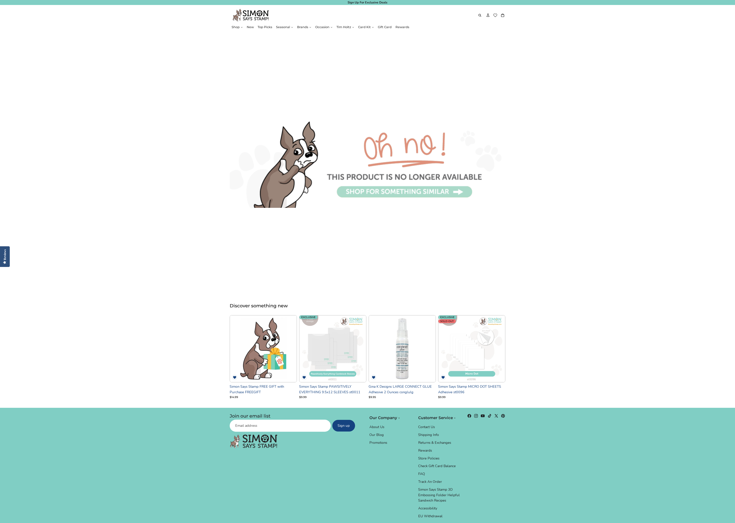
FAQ (421, 474)
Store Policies (428, 458)
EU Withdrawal (430, 516)
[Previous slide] (305, 349)
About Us (376, 427)
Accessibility (427, 508)
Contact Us (426, 427)
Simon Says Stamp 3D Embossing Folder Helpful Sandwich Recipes (439, 495)
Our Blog (376, 434)
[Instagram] (476, 416)
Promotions (378, 442)
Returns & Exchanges (434, 442)
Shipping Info (428, 434)
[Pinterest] (503, 416)
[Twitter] (496, 416)
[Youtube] (482, 416)
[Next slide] (360, 349)
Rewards (425, 450)
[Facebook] (469, 416)
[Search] (480, 15)
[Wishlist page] (495, 15)
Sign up (344, 425)
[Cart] (502, 15)
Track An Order (430, 481)
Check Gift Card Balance (437, 466)
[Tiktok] (489, 416)
